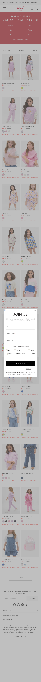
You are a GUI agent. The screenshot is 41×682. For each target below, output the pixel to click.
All (9, 350)
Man (32, 350)
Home (33, 354)
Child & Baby (20, 354)
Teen (10, 354)
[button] (35, 311)
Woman (18, 350)
